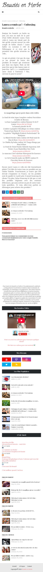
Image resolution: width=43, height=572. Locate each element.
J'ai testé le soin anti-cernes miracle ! (22, 385)
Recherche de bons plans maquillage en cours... (25, 401)
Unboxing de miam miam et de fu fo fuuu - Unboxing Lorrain (23, 499)
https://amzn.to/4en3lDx (21, 156)
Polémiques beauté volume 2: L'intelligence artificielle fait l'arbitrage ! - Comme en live (24, 204)
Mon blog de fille (8, 442)
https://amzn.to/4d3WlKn (21, 162)
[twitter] (6, 364)
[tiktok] (36, 359)
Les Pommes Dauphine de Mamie (13, 452)
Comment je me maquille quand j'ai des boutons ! (25, 482)
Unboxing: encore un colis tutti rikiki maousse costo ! (24, 220)
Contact (29, 566)
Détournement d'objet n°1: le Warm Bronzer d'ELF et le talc (24, 418)
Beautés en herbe (8, 28)
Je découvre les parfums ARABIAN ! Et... (22, 511)
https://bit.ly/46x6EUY (26, 140)
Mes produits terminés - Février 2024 (22, 527)
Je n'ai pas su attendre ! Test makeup (22, 211)
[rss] (16, 364)
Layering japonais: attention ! (20, 377)
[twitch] (16, 359)
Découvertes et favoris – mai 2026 (14, 444)
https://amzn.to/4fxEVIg (30, 131)
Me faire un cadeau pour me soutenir (21, 345)
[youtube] (6, 359)
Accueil (4, 21)
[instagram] (26, 359)
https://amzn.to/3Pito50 (21, 151)
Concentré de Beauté (9, 466)
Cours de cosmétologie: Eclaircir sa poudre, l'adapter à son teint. (24, 426)
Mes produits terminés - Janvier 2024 (22, 555)
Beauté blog (6, 457)
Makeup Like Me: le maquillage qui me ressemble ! (25, 490)
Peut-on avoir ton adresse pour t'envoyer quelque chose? (21, 340)
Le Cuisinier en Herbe (9, 450)
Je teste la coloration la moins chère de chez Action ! (24, 548)
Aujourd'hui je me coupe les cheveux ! (22, 539)
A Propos (22, 566)
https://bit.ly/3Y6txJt (24, 124)
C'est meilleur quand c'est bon (12, 470)
